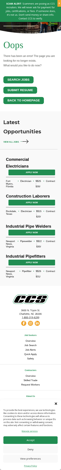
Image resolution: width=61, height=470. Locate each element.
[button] (56, 403)
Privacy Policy (30, 465)
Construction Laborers (28, 196)
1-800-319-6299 (30, 317)
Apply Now (32, 172)
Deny (30, 449)
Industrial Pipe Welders (28, 226)
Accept (31, 440)
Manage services (30, 431)
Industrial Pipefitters (25, 256)
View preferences (30, 458)
